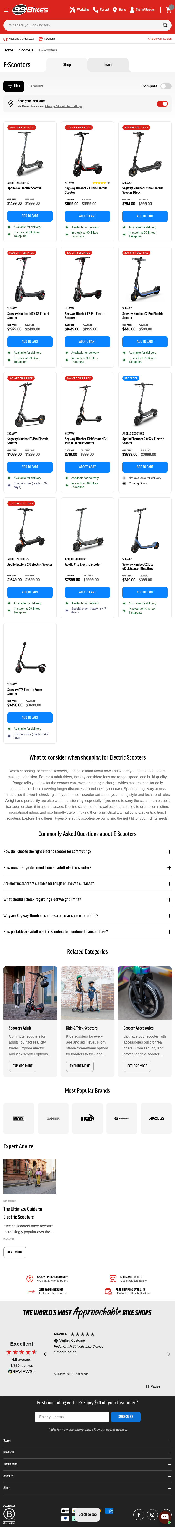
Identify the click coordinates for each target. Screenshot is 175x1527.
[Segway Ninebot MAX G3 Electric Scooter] (30, 279)
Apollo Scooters (18, 183)
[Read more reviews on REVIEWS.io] (21, 1372)
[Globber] (53, 1118)
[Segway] (121, 1118)
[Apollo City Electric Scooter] (87, 530)
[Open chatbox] (165, 1517)
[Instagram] (152, 1514)
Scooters (26, 50)
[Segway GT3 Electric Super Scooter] (30, 655)
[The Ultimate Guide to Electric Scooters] (29, 1176)
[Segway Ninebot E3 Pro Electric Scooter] (30, 405)
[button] (101, 182)
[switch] (162, 104)
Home (8, 50)
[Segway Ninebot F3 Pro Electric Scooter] (87, 279)
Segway (70, 183)
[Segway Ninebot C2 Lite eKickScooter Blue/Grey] (145, 530)
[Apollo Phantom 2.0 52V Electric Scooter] (145, 405)
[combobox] (87, 25)
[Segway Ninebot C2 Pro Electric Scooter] (145, 279)
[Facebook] (138, 1514)
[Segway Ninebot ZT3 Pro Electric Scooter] (87, 154)
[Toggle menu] (6, 10)
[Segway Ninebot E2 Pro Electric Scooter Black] (145, 154)
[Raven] (87, 1118)
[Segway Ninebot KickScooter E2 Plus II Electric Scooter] (87, 405)
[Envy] (18, 1118)
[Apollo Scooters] (156, 1118)
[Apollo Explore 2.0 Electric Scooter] (30, 530)
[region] (107, 1354)
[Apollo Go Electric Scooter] (30, 154)
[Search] (165, 25)
